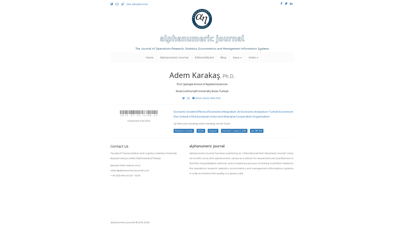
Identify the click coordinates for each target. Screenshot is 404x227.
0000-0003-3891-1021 (208, 98)
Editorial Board (204, 57)
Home (149, 57)
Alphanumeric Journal (174, 57)
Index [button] (252, 57)
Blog (223, 57)
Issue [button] (236, 57)
